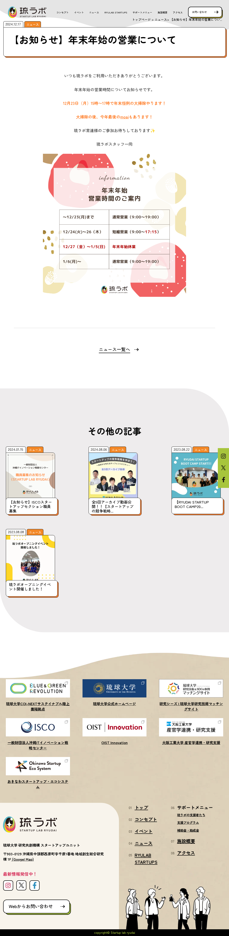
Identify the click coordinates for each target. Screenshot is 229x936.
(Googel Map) (23, 859)
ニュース (94, 12)
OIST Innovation (114, 742)
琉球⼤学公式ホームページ (114, 703)
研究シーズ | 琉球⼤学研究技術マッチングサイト (191, 706)
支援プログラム (188, 822)
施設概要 (163, 12)
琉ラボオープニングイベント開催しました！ (30, 587)
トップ (141, 807)
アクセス (178, 12)
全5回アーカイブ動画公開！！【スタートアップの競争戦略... (113, 506)
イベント (79, 12)
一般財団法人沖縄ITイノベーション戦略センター (38, 745)
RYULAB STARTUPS (115, 12)
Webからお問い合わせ (31, 906)
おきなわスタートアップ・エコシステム (37, 784)
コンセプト (62, 12)
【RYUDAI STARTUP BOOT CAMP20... (192, 504)
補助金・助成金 (188, 830)
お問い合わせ (199, 12)
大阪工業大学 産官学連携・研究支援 (191, 742)
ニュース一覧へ (114, 349)
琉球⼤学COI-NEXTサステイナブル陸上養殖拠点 (38, 706)
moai (124, 117)
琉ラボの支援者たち (191, 815)
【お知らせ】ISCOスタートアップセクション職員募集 (30, 506)
